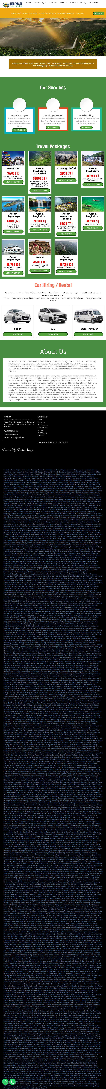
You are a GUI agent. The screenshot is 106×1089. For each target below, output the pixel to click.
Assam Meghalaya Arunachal (20, 470)
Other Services (43, 427)
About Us (73, 2)
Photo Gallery (42, 433)
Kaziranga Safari (36, 470)
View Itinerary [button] (13, 182)
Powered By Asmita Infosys (17, 450)
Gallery (83, 2)
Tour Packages (40, 2)
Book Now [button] (18, 334)
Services (63, 2)
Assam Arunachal (88, 470)
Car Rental (53, 2)
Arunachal (7, 470)
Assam (27, 472)
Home (28, 2)
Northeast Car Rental (57, 442)
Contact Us (93, 2)
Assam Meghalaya (49, 470)
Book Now (98, 13)
